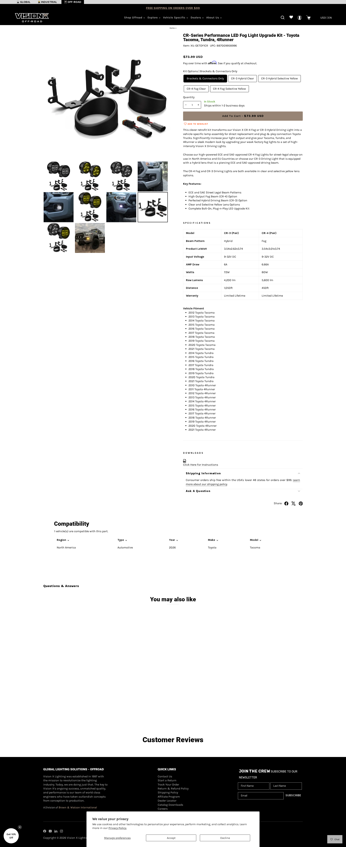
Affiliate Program (169, 796)
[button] (11, 835)
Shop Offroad (133, 17)
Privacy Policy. (117, 828)
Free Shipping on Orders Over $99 (173, 8)
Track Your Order (168, 784)
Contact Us (165, 776)
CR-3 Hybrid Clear (242, 78)
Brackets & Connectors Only (205, 78)
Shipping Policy (168, 792)
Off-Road (74, 2)
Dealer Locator (167, 800)
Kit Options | (210, 71)
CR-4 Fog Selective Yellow (229, 88)
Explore (153, 17)
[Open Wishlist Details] (291, 18)
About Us (213, 17)
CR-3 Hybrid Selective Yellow (279, 78)
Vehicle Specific (174, 17)
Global (25, 2)
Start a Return (167, 780)
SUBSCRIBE (293, 795)
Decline (225, 838)
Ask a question (198, 491)
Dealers (196, 17)
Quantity (188, 97)
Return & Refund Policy (173, 788)
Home (172, 28)
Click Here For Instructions (200, 464)
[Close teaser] (20, 827)
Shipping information (203, 473)
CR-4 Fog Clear (196, 88)
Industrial (49, 2)
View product (76, 709)
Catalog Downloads (170, 804)
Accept (171, 838)
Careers (163, 808)
